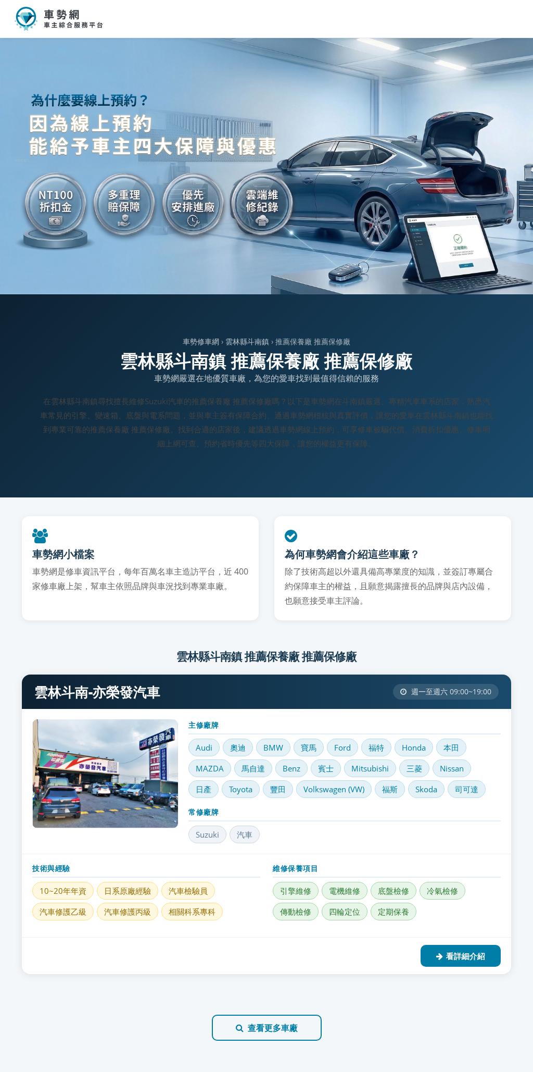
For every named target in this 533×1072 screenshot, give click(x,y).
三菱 (414, 768)
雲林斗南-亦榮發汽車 (97, 691)
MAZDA (210, 768)
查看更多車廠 (273, 1027)
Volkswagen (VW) (333, 789)
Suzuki (207, 834)
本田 (451, 747)
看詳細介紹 (465, 956)
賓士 (326, 768)
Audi (204, 747)
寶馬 (308, 747)
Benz (291, 768)
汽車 (244, 834)
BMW (273, 747)
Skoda (426, 789)
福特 (376, 747)
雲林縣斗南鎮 (247, 341)
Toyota (240, 789)
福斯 (390, 789)
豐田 (278, 789)
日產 (203, 789)
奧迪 (238, 747)
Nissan (452, 768)
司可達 (466, 789)
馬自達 (253, 768)
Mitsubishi (370, 768)
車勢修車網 (201, 341)
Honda (414, 747)
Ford (342, 747)
